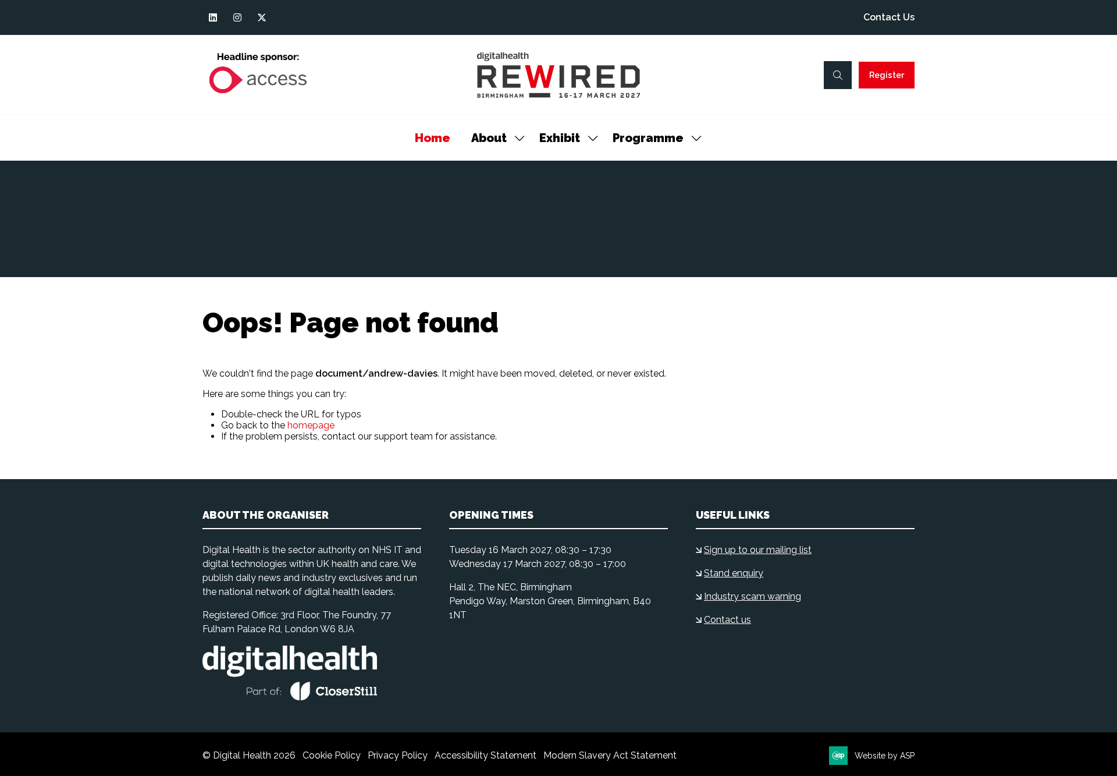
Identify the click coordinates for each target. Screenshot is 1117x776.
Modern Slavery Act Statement (610, 755)
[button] (838, 75)
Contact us (727, 619)
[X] (261, 17)
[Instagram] (237, 17)
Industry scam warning (752, 596)
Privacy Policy (398, 755)
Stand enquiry (733, 573)
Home (432, 138)
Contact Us (889, 17)
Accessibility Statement (485, 755)
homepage (311, 425)
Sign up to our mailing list (758, 549)
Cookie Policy (332, 755)
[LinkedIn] (212, 17)
